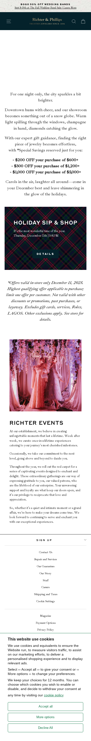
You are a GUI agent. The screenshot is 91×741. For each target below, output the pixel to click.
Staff (46, 580)
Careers (45, 587)
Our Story (45, 573)
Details (45, 254)
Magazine (45, 616)
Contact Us (45, 552)
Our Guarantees (45, 566)
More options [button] (45, 717)
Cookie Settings (45, 601)
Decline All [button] (45, 728)
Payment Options (46, 623)
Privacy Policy (45, 630)
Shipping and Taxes (45, 594)
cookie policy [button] (54, 695)
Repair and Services (45, 559)
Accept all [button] (46, 706)
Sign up (44, 539)
